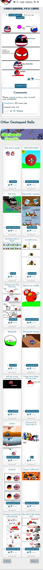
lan (32, 457)
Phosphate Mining (31, 332)
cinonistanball (32, 227)
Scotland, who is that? (12, 240)
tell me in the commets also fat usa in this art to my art (12, 378)
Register (29, 2)
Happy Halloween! (31, 470)
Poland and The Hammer (12, 286)
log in (21, 97)
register (12, 97)
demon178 (13, 365)
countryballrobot (32, 365)
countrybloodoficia (15, 15)
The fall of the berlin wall (31, 515)
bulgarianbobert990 (13, 227)
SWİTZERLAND (31, 148)
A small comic (31, 240)
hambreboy (9, 103)
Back (7, 561)
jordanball (13, 181)
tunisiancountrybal (32, 319)
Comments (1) (21, 85)
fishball (13, 273)
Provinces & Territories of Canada (31, 424)
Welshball (12, 332)
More (34, 561)
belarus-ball (32, 273)
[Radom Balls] (21, 48)
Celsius (12, 424)
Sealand (12, 470)
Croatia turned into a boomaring (12, 515)
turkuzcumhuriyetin (32, 181)
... (0, 6)
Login (22, 2)
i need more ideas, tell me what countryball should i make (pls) (31, 378)
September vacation (31, 194)
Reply (20, 111)
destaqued (20, 17)
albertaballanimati (13, 457)
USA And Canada (12, 148)
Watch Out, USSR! (31, 286)
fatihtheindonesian (32, 411)
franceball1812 (13, 411)
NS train (12, 194)
